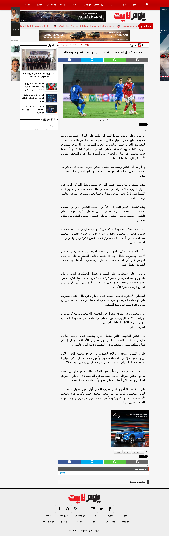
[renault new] (84, 35)
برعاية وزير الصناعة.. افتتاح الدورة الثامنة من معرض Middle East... (97, 26)
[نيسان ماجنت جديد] (130, 429)
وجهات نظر (51, 4)
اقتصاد (75, 4)
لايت (111, 4)
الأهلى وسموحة (137, 452)
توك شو (64, 521)
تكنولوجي (64, 4)
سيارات (27, 4)
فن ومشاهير (99, 4)
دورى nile (117, 452)
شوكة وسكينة (48, 521)
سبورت (123, 4)
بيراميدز (126, 452)
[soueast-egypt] (61, 16)
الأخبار (135, 4)
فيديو (39, 4)
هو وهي (87, 4)
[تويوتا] (164, 80)
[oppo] (15, 80)
